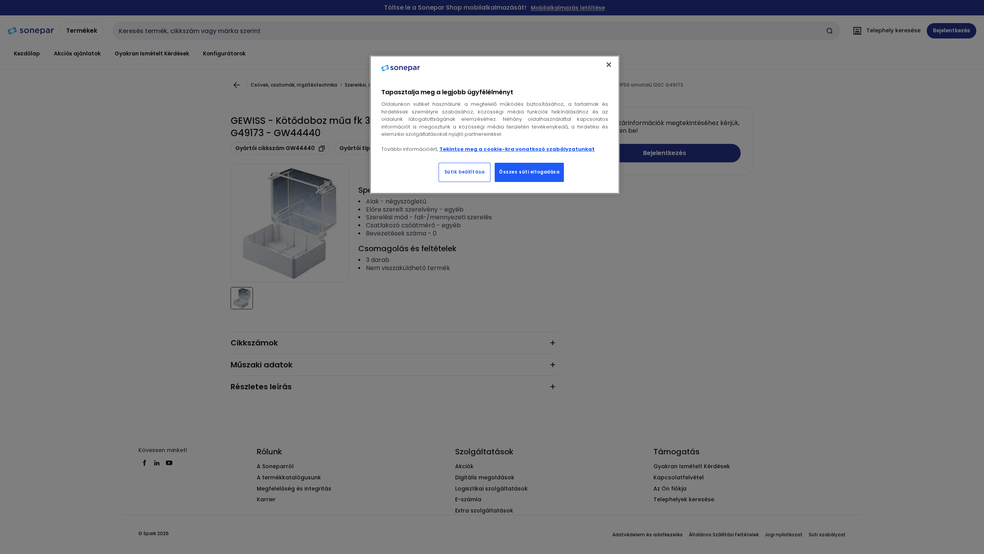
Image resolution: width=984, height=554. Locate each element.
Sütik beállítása (464, 172)
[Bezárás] (608, 64)
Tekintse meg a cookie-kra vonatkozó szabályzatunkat (517, 149)
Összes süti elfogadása (529, 172)
